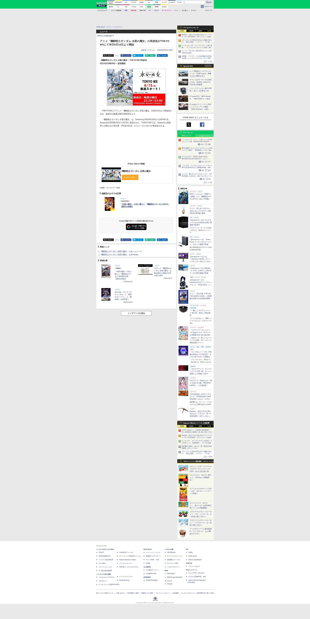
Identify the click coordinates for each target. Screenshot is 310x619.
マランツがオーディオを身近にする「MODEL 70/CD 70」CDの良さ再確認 (201, 82)
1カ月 (209, 31)
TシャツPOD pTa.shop (196, 573)
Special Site (188, 66)
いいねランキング (204, 136)
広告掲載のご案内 (133, 593)
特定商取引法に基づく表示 (205, 593)
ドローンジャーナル (105, 567)
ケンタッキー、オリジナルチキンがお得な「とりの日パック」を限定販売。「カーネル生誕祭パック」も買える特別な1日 (197, 443)
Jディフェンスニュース (174, 556)
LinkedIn (163, 55)
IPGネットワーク (191, 570)
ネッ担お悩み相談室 (105, 570)
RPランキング (186, 136)
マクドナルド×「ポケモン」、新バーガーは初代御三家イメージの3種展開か (201, 505)
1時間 (182, 31)
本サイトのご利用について (104, 593)
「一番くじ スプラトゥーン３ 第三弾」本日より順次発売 (200, 313)
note (152, 55)
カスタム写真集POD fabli (197, 576)
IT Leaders (102, 563)
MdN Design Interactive (174, 577)
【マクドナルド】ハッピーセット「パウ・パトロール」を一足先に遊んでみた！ (201, 514)
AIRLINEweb (171, 552)
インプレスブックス (125, 576)
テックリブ (168, 581)
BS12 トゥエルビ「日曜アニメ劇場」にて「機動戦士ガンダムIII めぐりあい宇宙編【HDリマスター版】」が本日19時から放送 (201, 199)
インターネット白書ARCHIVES (109, 584)
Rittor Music (147, 549)
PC (150, 10)
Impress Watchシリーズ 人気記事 (196, 423)
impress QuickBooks (195, 560)
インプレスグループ (187, 593)
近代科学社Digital (151, 580)
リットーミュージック (153, 552)
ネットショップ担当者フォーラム (130, 556)
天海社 (190, 552)
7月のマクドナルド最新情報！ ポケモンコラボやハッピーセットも (198, 461)
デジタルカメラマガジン (107, 577)
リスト (117, 55)
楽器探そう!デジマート (153, 556)
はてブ (140, 55)
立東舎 (148, 563)
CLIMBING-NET (151, 573)
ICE (187, 549)
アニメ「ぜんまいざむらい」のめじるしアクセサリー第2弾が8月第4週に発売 (201, 210)
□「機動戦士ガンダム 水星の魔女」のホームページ (120, 251)
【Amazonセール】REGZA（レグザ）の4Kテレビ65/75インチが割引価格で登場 (200, 270)
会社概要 (175, 593)
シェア (128, 55)
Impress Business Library (127, 560)
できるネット (103, 581)
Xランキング (188, 132)
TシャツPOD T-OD (152, 560)
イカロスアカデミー (173, 567)
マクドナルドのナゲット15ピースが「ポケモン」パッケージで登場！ (201, 491)
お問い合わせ (120, 593)
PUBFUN (189, 563)
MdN (166, 570)
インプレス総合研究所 (106, 560)
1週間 (200, 31)
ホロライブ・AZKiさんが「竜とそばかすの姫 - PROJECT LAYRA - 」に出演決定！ (201, 382)
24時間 (191, 31)
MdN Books (171, 573)
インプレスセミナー (125, 563)
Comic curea (192, 556)
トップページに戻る (136, 313)
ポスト (110, 55)
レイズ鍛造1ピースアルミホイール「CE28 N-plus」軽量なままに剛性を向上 (200, 73)
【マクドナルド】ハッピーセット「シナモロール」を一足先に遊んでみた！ (201, 522)
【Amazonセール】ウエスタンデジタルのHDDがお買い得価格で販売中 (201, 222)
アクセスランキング (190, 28)
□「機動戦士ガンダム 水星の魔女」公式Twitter (118, 255)
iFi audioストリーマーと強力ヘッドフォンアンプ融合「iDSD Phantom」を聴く (200, 106)
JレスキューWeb (172, 563)
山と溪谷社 (147, 567)
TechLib (169, 584)
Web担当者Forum (104, 556)
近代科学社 (147, 577)
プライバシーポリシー (163, 593)
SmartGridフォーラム (126, 552)
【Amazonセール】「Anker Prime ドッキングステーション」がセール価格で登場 (201, 242)
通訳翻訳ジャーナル (173, 560)
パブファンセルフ (194, 566)
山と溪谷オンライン (152, 570)
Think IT (101, 552)
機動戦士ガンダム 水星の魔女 (136, 171)
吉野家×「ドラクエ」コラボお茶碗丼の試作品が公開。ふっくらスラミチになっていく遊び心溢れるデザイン (197, 58)
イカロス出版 (169, 549)
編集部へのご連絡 (147, 593)
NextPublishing (124, 580)
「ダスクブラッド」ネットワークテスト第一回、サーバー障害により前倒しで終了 (201, 371)
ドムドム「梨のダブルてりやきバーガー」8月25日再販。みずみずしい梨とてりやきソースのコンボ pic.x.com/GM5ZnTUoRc (197, 176)
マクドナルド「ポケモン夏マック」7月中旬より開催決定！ (201, 477)
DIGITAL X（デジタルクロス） (129, 567)
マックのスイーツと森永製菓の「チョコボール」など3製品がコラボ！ (201, 531)
